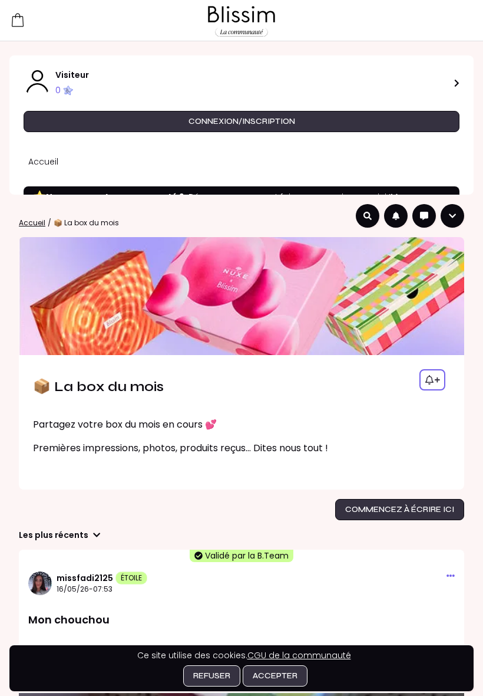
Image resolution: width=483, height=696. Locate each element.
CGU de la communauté (299, 655)
